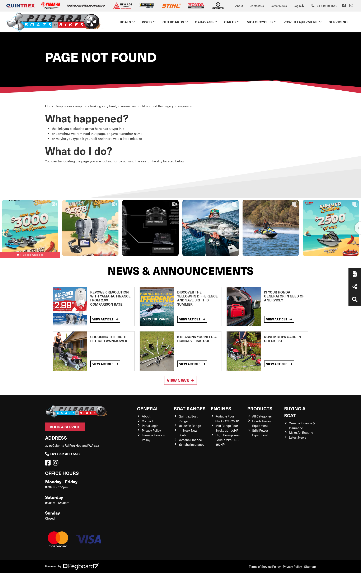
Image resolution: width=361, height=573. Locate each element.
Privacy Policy (151, 430)
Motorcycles (260, 22)
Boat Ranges (190, 408)
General (148, 408)
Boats (125, 22)
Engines (221, 408)
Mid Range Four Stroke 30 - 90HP (226, 428)
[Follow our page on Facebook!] (344, 6)
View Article (103, 319)
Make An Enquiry (301, 432)
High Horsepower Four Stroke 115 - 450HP (227, 440)
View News (178, 380)
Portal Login (150, 425)
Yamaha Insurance (191, 444)
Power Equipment (300, 22)
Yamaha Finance (190, 440)
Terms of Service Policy (265, 566)
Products (259, 408)
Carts (230, 22)
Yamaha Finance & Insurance (302, 425)
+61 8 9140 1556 (65, 453)
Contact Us (257, 6)
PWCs (147, 22)
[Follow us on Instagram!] (56, 464)
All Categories (262, 416)
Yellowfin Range (190, 425)
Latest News (279, 6)
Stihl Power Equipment (260, 433)
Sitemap (310, 566)
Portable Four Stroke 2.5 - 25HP (227, 418)
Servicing (338, 22)
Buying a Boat (294, 412)
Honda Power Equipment (261, 423)
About (239, 6)
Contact (147, 421)
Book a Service (65, 426)
